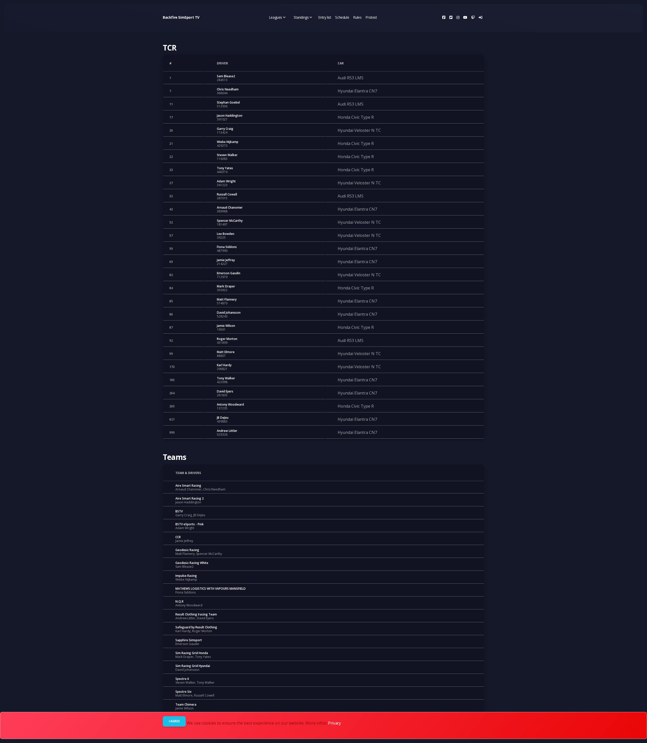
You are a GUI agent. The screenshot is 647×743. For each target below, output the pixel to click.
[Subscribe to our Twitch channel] (473, 17)
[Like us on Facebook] (443, 17)
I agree (174, 721)
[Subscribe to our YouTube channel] (465, 17)
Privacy (334, 723)
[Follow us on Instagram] (457, 17)
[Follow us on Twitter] (450, 17)
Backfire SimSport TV (181, 17)
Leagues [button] (275, 17)
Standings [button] (301, 17)
